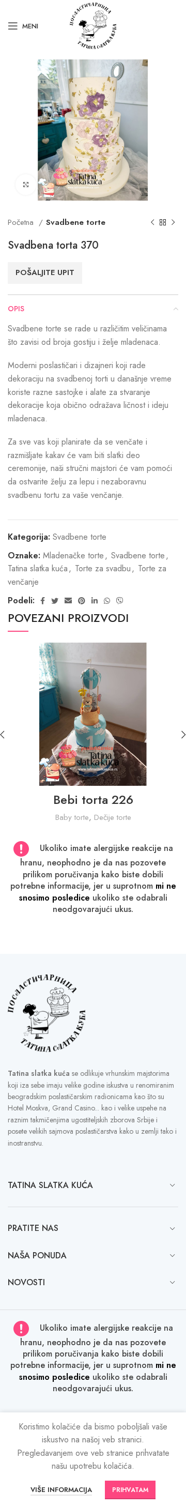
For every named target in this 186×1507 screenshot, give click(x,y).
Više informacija (61, 1490)
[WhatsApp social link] (107, 600)
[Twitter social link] (54, 600)
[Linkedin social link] (94, 600)
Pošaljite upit (45, 272)
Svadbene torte (75, 222)
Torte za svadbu (103, 568)
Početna (22, 222)
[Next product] (173, 223)
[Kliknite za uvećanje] (26, 184)
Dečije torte (112, 817)
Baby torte (72, 817)
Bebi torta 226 (93, 799)
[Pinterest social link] (81, 600)
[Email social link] (68, 600)
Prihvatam (130, 1490)
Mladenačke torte (73, 555)
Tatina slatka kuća (38, 568)
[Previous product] (152, 223)
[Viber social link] (120, 600)
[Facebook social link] (42, 600)
